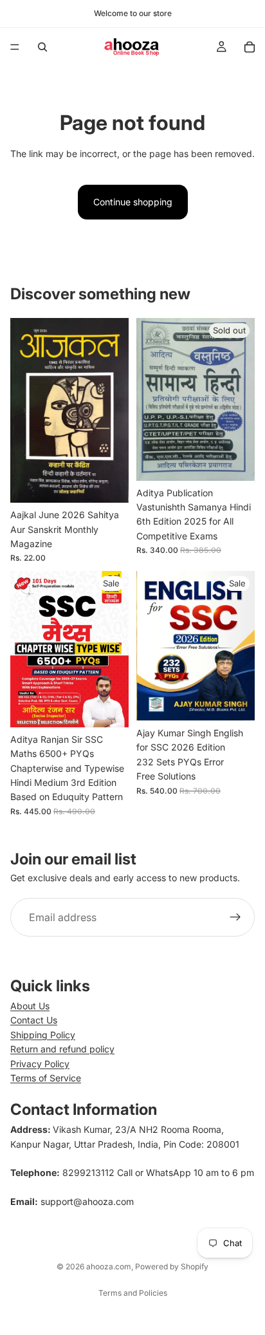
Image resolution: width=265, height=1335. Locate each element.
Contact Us (33, 1019)
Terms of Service (45, 1077)
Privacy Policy (39, 1063)
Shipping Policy (42, 1034)
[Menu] (15, 47)
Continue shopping (132, 201)
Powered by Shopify (171, 1266)
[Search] (42, 47)
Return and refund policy (62, 1048)
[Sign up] (235, 917)
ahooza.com (108, 1266)
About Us (30, 1005)
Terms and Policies (132, 1293)
